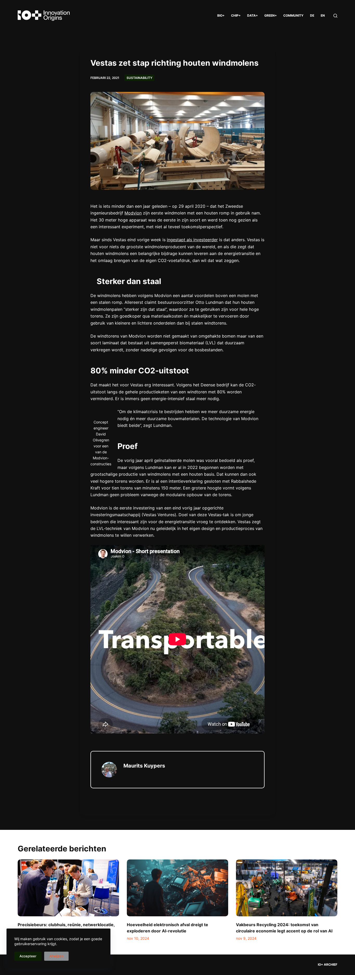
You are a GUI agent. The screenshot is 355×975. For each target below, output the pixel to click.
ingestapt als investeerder (192, 239)
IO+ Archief (327, 964)
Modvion (133, 213)
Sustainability (139, 78)
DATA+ (252, 15)
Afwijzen (56, 956)
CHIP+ (236, 15)
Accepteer (27, 956)
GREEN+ (270, 15)
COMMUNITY (293, 15)
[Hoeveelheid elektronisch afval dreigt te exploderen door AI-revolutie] (177, 887)
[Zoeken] (335, 16)
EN (323, 15)
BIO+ (221, 15)
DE (312, 15)
